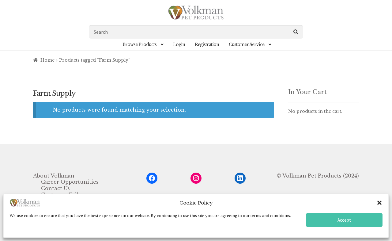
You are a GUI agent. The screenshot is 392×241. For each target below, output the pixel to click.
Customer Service (246, 44)
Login (179, 44)
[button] (379, 203)
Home (47, 60)
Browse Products (139, 44)
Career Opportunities (70, 182)
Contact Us (55, 188)
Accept (344, 220)
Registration (207, 44)
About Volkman (53, 176)
